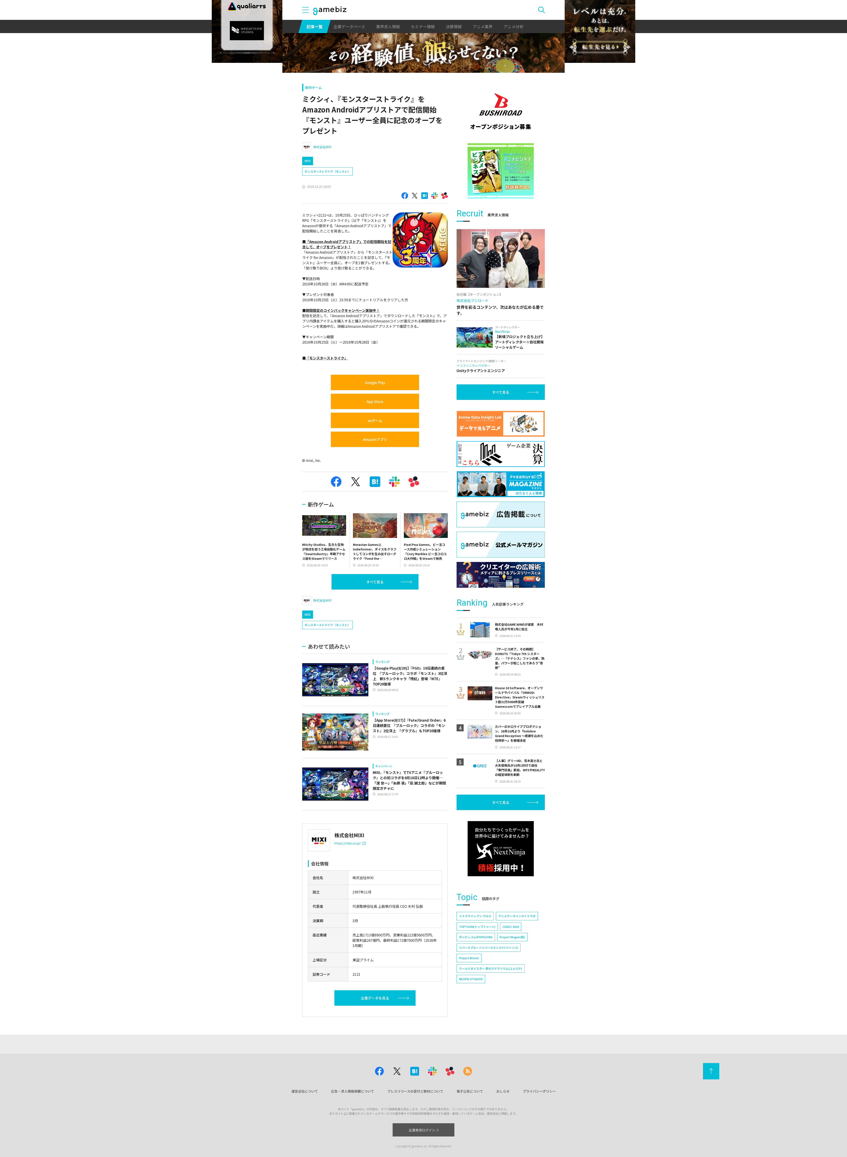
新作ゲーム (313, 87)
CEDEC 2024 (510, 927)
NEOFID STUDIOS (471, 979)
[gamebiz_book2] (501, 170)
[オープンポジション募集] (501, 111)
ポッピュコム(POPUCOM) (476, 937)
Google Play (375, 382)
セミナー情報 (423, 26)
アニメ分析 (513, 26)
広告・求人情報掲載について (352, 1091)
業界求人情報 (388, 26)
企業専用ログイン (422, 1130)
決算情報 (454, 26)
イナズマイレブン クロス (475, 916)
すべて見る (375, 581)
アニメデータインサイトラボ (517, 916)
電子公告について (470, 1091)
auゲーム (375, 420)
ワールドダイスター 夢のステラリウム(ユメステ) (490, 968)
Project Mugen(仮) (512, 937)
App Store (375, 401)
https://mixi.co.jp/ (347, 843)
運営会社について (304, 1091)
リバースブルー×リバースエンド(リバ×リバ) (488, 947)
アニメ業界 (483, 26)
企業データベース (349, 26)
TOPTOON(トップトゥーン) (477, 927)
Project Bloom (469, 958)
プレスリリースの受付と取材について (415, 1091)
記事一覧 (314, 26)
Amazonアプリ (375, 439)
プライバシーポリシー (539, 1091)
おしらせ (503, 1091)
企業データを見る (375, 998)
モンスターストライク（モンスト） (327, 171)
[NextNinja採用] (501, 848)
